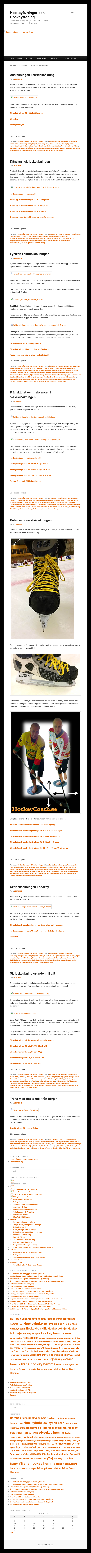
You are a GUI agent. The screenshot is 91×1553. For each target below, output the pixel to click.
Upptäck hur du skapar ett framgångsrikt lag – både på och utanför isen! (36, 1276)
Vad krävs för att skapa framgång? (22, 1284)
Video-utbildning (40, 58)
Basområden (69, 953)
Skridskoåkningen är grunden (55, 960)
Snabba (60, 1085)
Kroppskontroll (24, 375)
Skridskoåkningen (16, 379)
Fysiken (26, 373)
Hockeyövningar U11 (53, 1348)
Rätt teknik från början (48, 1146)
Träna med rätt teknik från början (33, 1098)
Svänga (12, 381)
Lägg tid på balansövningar (25, 869)
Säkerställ (13, 148)
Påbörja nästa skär (63, 504)
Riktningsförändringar (35, 377)
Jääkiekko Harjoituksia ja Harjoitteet (23, 1392)
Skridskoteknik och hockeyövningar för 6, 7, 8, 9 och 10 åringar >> (37, 830)
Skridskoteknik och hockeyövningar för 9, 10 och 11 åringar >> (36, 842)
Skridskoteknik (75, 148)
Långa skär (71, 502)
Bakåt (51, 865)
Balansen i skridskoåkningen (31, 520)
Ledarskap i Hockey (20, 1207)
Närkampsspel (50, 1081)
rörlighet (46, 377)
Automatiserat (72, 1074)
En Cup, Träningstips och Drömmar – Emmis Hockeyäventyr (32, 1294)
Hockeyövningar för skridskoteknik (68, 1141)
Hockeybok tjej (57, 1328)
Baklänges (61, 366)
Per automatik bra (67, 146)
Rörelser (36, 1083)
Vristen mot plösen (56, 150)
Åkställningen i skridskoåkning (32, 74)
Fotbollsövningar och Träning (21, 1385)
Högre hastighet (25, 502)
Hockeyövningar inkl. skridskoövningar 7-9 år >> (30, 469)
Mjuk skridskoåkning (37, 375)
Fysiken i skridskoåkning (55, 500)
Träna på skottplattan (49, 1369)
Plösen (76, 146)
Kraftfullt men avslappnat (52, 238)
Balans (56, 865)
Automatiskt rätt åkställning (58, 142)
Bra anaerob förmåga (23, 368)
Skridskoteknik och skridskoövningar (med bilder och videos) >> (36, 925)
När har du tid (71, 1144)
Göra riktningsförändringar (30, 867)
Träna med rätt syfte (39, 1148)
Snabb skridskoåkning (37, 1359)
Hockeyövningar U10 (34, 1347)
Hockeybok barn (52, 1323)
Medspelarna (62, 869)
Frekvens (75, 370)
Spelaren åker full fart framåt (19, 873)
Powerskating (31, 1351)
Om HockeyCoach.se (68, 58)
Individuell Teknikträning (22, 1234)
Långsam (13, 1081)
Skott (58, 1083)
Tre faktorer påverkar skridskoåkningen (46, 509)
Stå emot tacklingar (70, 873)
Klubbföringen (69, 1079)
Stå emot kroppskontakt (55, 873)
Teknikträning (61, 1146)
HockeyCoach (18, 1255)
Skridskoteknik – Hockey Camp (24, 1239)
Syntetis (13, 1395)
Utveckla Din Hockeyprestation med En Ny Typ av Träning (31, 1306)
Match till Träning (19, 1237)
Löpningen (27, 1081)
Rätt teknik (36, 1146)
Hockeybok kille (36, 1328)
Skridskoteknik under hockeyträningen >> (27, 343)
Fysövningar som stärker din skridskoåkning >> (29, 355)
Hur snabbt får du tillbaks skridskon (44, 502)
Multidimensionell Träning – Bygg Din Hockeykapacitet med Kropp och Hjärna (38, 1309)
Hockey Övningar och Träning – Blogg (24, 1159)
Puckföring (29, 1083)
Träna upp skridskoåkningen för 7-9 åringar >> (29, 205)
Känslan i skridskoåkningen (30, 161)
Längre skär (42, 504)
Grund (12, 1079)
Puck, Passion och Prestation (23, 1212)
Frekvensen (37, 500)
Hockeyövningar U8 (65, 1344)
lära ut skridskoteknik (58, 1144)
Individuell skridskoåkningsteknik (21, 1144)
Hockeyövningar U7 (45, 1344)
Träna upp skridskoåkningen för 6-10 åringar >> (29, 211)
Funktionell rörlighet (16, 373)
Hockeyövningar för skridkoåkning (34, 146)
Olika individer (66, 238)
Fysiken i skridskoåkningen (29, 254)
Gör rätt (62, 1139)
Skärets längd (75, 504)
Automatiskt (14, 1077)
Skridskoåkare (39, 148)
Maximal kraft (51, 504)
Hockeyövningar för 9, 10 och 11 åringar (27, 1232)
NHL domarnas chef (63, 1081)
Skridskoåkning (45, 871)
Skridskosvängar (28, 379)
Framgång (23, 144)
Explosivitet (58, 368)
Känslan (35, 958)
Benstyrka (69, 366)
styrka (73, 379)
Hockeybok (32, 1323)
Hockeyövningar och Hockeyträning (27, 14)
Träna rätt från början (73, 1148)
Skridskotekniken (51, 1085)
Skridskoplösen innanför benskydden (57, 148)
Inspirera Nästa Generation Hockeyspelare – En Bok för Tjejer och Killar (36, 1299)
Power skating (43, 1351)
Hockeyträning (69, 373)
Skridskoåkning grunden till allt (32, 973)
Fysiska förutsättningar (29, 236)
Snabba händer (20, 1359)
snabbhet (49, 379)
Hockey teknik (34, 1141)
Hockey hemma (52, 1333)
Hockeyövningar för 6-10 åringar (24, 1229)
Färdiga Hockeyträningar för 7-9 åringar (27, 1224)
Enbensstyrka (48, 368)
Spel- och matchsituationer (22, 1242)
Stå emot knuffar (40, 873)
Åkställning (53, 366)
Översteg (24, 377)
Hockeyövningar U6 (27, 1344)
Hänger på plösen (67, 144)
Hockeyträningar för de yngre (23, 1202)
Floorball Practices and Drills (20, 1382)
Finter (48, 1077)
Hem (12, 58)
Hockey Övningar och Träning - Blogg (30, 142)
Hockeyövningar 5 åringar (47, 1338)
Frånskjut (13, 500)
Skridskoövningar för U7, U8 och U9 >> (26, 1051)
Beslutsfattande (31, 1077)
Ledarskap (53, 58)
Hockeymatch (35, 373)
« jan (11, 1533)
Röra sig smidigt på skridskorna (49, 958)
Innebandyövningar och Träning (21, 1390)
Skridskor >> (15, 936)
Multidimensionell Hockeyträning (25, 1209)
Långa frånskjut (62, 502)
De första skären (37, 368)
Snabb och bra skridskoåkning (58, 507)
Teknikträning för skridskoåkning (21, 150)
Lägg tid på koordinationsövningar (45, 869)
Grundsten (43, 867)
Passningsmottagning (17, 1083)
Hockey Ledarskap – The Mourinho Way (27, 1252)
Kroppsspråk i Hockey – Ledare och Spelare (29, 1257)
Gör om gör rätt (54, 1139)
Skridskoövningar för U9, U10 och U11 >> (27, 1057)
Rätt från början (27, 1146)
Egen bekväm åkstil (55, 234)
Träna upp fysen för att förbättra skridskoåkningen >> (32, 217)
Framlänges (56, 370)
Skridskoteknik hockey (58, 1354)
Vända (60, 381)
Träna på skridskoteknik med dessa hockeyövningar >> (32, 824)
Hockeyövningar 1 (19, 1227)
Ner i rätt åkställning (53, 146)
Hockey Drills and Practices (20, 1387)
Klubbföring (60, 1079)
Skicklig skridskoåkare (25, 148)
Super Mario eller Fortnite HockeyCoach (27, 1265)
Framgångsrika (43, 144)
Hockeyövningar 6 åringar (65, 1338)
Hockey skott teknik (21, 1141)
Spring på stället (68, 1085)
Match (34, 1081)
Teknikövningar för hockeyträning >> (25, 1128)
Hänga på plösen (54, 144)
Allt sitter (52, 1074)
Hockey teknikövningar (47, 1141)
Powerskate (19, 1351)
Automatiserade (61, 1074)
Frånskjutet (21, 500)
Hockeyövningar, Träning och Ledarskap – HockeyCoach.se (31, 1247)
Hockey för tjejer (32, 1333)
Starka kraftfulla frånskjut (61, 379)
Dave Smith (41, 1077)
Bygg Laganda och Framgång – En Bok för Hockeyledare (31, 1301)
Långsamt (20, 1081)
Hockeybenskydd (16, 146)
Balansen (22, 1077)
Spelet (32, 873)
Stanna (12, 876)
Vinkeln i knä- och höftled (41, 150)
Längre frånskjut (31, 504)
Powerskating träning (19, 1354)
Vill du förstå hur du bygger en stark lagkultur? (27, 1273)
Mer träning (41, 1081)
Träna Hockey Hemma (20, 1214)
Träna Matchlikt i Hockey (21, 1217)
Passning (73, 1081)
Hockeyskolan (30, 1337)
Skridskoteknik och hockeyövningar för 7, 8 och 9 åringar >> (35, 836)
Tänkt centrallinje (75, 507)
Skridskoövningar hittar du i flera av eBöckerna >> (31, 349)
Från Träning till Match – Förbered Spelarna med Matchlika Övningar (35, 1304)
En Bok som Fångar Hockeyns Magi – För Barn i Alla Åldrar (32, 1291)
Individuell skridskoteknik (34, 238)
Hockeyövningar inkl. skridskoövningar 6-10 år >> (30, 475)
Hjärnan (17, 1079)
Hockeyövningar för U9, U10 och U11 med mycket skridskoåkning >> (38, 930)
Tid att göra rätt (26, 1148)
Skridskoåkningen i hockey (29, 887)
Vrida (64, 381)
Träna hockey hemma (37, 1363)
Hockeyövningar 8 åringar (34, 1341)
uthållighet (53, 381)
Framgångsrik (32, 144)
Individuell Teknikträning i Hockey (25, 1204)
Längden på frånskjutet (17, 504)
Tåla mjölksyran (21, 381)
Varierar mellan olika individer (43, 962)
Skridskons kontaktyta (59, 871)
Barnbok (15, 1318)
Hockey (21, 1324)
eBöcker (29, 58)
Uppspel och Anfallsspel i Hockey (25, 1245)
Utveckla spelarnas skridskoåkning (33, 243)
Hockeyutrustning (16, 1161)
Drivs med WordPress (45, 1545)
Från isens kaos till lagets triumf (22, 1286)
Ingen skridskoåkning (24, 958)
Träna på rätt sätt (52, 1148)
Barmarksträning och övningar (24, 1222)
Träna (64, 1359)
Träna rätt (62, 1148)
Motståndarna (72, 869)
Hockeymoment (26, 1079)
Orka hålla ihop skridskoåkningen (56, 375)
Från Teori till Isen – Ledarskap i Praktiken (25, 1289)
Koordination (14, 375)
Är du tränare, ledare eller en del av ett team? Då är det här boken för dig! (37, 1281)
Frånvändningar (65, 370)
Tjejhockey (55, 1359)
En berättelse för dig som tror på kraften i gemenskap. (30, 1278)
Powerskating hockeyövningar (64, 1351)
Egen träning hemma (33, 1318)
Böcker (19, 58)
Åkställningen (53, 953)
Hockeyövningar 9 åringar (54, 1341)
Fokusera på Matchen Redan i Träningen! (25, 1296)
